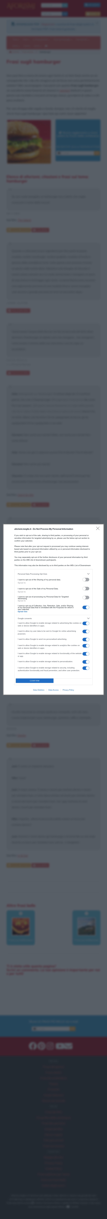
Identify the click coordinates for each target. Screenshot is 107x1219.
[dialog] (53, 609)
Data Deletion (38, 690)
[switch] (85, 579)
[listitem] (53, 574)
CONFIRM (35, 681)
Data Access (53, 690)
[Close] (98, 529)
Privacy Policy (68, 690)
